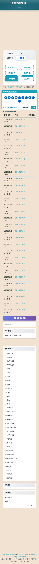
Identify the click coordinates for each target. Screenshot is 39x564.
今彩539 (8, 380)
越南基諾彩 (9, 408)
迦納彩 (8, 447)
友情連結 (20, 554)
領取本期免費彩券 (19, 342)
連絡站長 (8, 324)
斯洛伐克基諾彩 (11, 411)
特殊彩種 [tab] (21, 58)
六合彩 (8, 369)
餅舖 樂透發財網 (19, 3)
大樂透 (8, 376)
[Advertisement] (19, 28)
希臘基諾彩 (9, 415)
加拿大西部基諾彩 (11, 427)
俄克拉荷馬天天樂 (11, 458)
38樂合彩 (9, 388)
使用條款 (13, 554)
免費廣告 (9, 497)
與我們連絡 (22, 557)
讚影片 (8, 501)
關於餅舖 (6, 554)
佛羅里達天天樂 (11, 462)
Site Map (27, 554)
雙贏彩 (8, 384)
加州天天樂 (9, 353)
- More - (31, 505)
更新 (34, 107)
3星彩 (8, 400)
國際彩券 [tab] (10, 58)
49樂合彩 (9, 396)
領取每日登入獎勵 (19, 318)
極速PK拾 (11, 73)
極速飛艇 (12, 79)
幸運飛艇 (27, 67)
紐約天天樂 (9, 450)
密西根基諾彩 (10, 431)
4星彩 (8, 404)
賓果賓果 (9, 357)
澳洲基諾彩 (9, 419)
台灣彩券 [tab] (10, 53)
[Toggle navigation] (19, 7)
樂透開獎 (11, 87)
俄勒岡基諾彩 (10, 361)
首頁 (4, 87)
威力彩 (8, 372)
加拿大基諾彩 (10, 423)
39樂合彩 (9, 392)
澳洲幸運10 (9, 443)
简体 (34, 559)
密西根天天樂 (10, 454)
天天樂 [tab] (20, 53)
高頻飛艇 (27, 79)
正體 (30, 559)
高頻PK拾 (27, 73)
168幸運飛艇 (11, 67)
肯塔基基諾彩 (10, 435)
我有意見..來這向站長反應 (13, 335)
